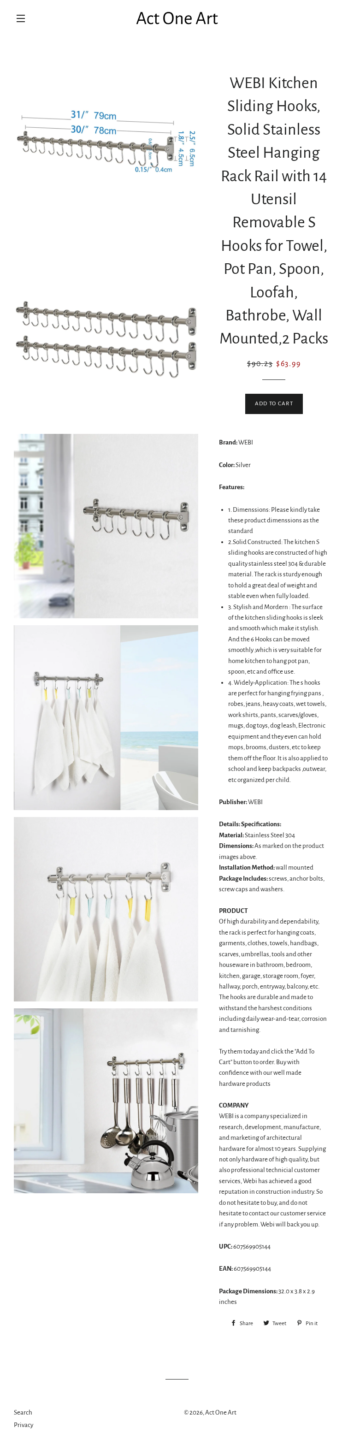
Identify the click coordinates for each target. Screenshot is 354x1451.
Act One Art (220, 1412)
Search (23, 1412)
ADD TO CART (274, 404)
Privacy (23, 1424)
